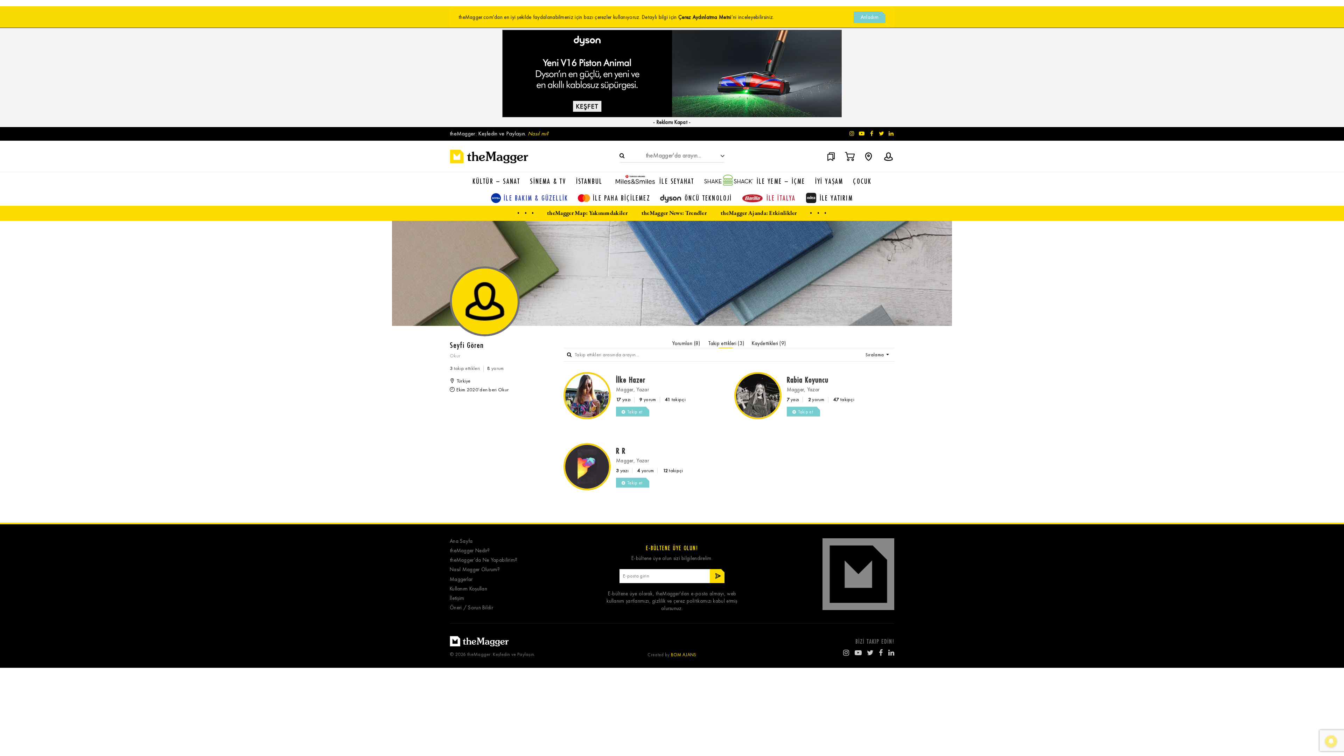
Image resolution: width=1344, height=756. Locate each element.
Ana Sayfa (461, 541)
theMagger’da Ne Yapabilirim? (483, 560)
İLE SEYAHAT (676, 181)
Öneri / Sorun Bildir (471, 608)
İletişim (457, 598)
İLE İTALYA (781, 198)
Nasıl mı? (538, 133)
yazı (623, 399)
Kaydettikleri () (769, 343)
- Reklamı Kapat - (672, 122)
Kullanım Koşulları (468, 589)
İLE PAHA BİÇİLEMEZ (621, 198)
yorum (647, 399)
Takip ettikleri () (726, 343)
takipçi (675, 399)
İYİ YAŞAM (829, 181)
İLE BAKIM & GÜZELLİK (536, 198)
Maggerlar (461, 579)
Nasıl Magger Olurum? (475, 570)
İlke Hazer (630, 379)
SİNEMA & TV (548, 181)
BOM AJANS (683, 654)
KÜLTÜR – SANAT (496, 181)
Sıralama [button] (875, 355)
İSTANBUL (589, 181)
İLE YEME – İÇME (781, 181)
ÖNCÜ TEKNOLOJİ (708, 198)
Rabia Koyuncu (807, 379)
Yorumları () (686, 343)
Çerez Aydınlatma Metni (705, 17)
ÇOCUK (862, 181)
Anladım (869, 17)
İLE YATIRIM (836, 198)
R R (620, 450)
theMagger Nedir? (470, 551)
